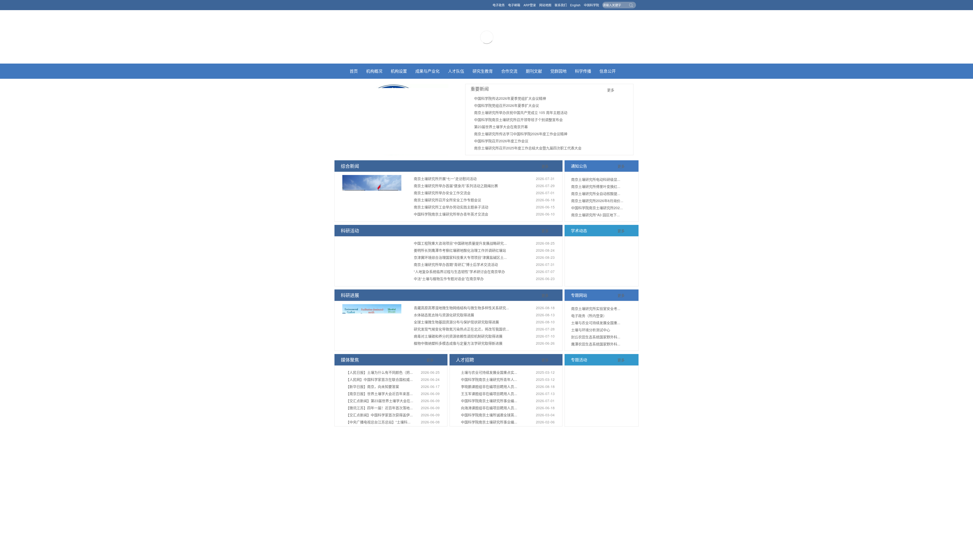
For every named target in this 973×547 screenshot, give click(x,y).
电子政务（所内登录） (589, 315)
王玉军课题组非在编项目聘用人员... (489, 393)
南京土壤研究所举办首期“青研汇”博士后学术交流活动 (456, 264)
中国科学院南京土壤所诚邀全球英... (489, 414)
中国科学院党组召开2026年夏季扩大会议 (506, 105)
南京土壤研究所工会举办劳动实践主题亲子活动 (451, 206)
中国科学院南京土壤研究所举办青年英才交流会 (451, 214)
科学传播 (583, 71)
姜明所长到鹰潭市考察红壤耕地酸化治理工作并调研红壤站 (460, 250)
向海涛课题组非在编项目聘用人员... (489, 407)
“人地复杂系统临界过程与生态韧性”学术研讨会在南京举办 (459, 271)
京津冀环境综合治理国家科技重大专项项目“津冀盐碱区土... (460, 257)
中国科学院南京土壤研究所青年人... (489, 379)
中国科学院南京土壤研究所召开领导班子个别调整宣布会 (518, 119)
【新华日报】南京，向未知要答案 (372, 386)
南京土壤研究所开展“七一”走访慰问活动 (445, 178)
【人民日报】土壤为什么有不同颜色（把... (379, 372)
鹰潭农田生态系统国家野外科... (595, 343)
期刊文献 (534, 71)
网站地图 (545, 5)
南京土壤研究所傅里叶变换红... (595, 186)
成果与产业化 (427, 71)
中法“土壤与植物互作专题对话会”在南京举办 (449, 278)
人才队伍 (456, 71)
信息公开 (608, 71)
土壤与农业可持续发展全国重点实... (489, 372)
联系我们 (561, 5)
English (575, 5)
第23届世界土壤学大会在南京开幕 (501, 126)
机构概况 (374, 71)
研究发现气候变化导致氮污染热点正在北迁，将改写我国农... (461, 328)
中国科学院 (591, 5)
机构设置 (399, 71)
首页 (354, 71)
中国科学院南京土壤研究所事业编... (489, 400)
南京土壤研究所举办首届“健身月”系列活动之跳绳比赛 (456, 185)
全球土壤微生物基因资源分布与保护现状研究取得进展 (456, 321)
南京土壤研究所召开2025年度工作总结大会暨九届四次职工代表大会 (528, 147)
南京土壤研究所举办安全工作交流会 (442, 192)
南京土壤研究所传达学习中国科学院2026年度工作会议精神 (520, 133)
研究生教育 (483, 71)
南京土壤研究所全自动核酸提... (595, 193)
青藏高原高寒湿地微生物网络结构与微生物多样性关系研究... (461, 307)
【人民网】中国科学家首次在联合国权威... (379, 379)
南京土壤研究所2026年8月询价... (597, 200)
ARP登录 (529, 5)
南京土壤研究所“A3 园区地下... (595, 214)
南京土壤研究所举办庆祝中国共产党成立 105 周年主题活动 (520, 112)
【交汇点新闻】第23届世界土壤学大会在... (379, 400)
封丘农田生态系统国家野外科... (595, 336)
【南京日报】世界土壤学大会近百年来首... (379, 393)
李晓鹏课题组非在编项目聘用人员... (489, 386)
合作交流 (509, 71)
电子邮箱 (514, 5)
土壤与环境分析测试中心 (590, 329)
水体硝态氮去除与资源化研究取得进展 (444, 314)
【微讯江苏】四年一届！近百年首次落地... (379, 407)
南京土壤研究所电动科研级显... (595, 179)
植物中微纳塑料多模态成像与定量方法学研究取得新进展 (458, 343)
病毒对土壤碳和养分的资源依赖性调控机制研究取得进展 (458, 336)
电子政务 (499, 5)
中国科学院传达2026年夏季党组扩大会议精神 (510, 98)
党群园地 (558, 71)
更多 (610, 89)
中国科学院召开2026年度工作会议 (501, 140)
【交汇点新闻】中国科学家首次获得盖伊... (379, 414)
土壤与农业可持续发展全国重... (595, 322)
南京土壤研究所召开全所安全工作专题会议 (447, 199)
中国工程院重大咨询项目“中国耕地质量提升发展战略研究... (460, 243)
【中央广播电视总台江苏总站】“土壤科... (378, 421)
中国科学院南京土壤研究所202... (597, 207)
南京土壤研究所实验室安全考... (595, 308)
